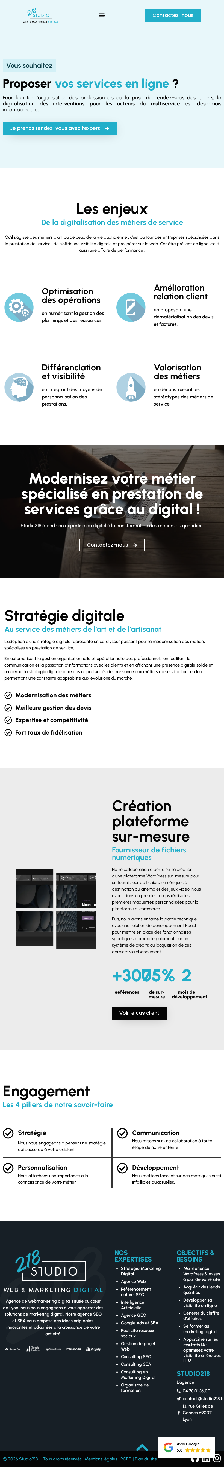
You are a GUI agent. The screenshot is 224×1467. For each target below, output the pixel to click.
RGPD (126, 1459)
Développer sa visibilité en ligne (200, 1302)
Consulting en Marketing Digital (138, 1374)
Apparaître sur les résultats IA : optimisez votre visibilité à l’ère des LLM (202, 1350)
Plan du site (146, 1459)
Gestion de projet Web (138, 1346)
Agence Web (133, 1281)
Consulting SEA (136, 1364)
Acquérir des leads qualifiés (201, 1289)
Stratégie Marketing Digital (141, 1271)
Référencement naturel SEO (136, 1292)
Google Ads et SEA (139, 1322)
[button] (101, 15)
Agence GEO (133, 1315)
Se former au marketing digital (200, 1329)
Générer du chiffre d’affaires (201, 1316)
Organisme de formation (135, 1387)
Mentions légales (101, 1459)
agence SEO (89, 1314)
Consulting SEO (136, 1356)
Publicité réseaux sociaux (137, 1333)
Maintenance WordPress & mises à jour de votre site (201, 1274)
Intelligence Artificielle (132, 1305)
